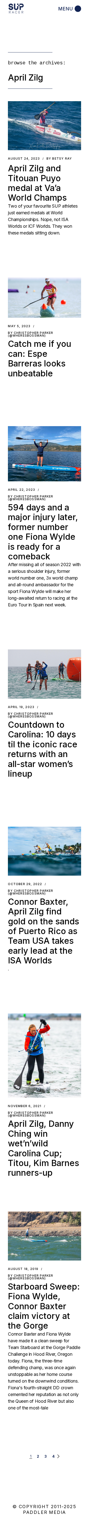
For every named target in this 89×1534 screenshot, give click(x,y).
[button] (44, 125)
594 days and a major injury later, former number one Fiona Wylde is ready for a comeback (43, 531)
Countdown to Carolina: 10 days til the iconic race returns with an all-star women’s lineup (42, 749)
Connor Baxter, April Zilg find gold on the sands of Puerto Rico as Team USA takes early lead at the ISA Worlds (43, 931)
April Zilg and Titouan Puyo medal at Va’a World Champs (37, 183)
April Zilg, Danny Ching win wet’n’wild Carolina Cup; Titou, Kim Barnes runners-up (43, 1148)
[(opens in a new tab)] (44, 1055)
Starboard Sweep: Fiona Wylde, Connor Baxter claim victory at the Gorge (44, 1306)
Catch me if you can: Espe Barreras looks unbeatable (39, 358)
